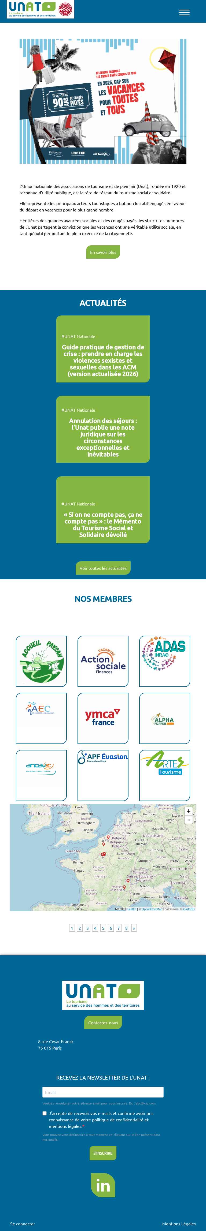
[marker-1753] (102, 854)
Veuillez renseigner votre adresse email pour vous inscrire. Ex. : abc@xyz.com (99, 1103)
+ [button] (188, 811)
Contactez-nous (103, 1022)
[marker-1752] (124, 887)
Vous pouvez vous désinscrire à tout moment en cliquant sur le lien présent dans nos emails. (101, 1136)
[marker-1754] (128, 881)
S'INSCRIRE (103, 1153)
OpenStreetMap (152, 909)
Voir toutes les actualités (103, 568)
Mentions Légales (179, 1223)
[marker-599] (108, 837)
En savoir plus (103, 252)
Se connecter (22, 1223)
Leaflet (131, 909)
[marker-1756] (103, 844)
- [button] (188, 819)
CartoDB (188, 909)
